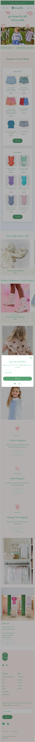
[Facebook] (15, 383)
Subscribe (17, 378)
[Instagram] (19, 383)
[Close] (31, 357)
